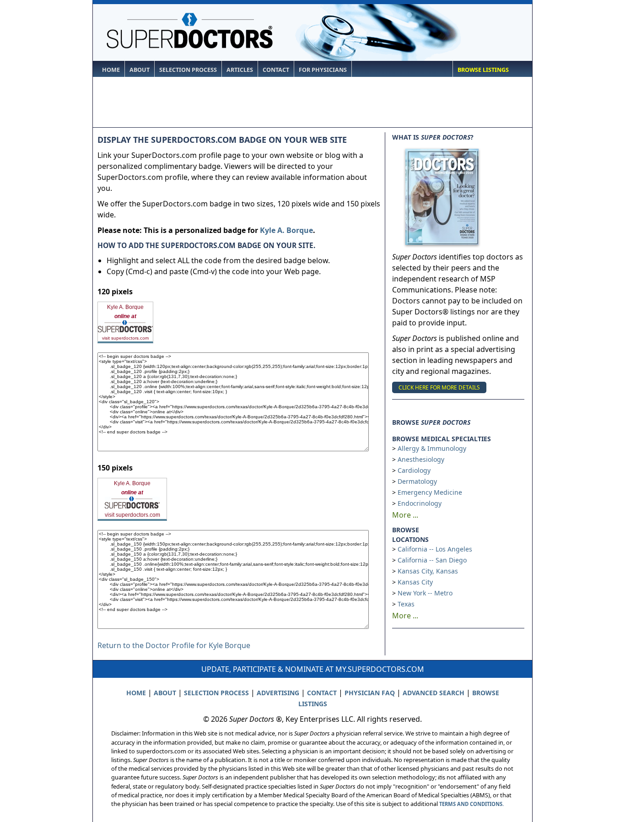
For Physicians (323, 70)
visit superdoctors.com (125, 338)
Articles (239, 70)
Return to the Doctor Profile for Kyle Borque (173, 645)
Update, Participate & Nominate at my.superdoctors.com (312, 669)
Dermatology (417, 481)
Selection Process (188, 70)
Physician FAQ (370, 692)
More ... (405, 515)
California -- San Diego (432, 560)
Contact (276, 70)
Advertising (278, 692)
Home (111, 70)
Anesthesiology (421, 459)
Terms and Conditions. (471, 803)
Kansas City (415, 582)
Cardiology (414, 470)
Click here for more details (439, 387)
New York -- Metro (425, 593)
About (139, 70)
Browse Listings (483, 70)
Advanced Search (433, 692)
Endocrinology (420, 503)
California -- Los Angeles (435, 549)
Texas (406, 604)
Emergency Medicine (430, 492)
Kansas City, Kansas (428, 571)
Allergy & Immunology (432, 448)
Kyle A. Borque (286, 230)
